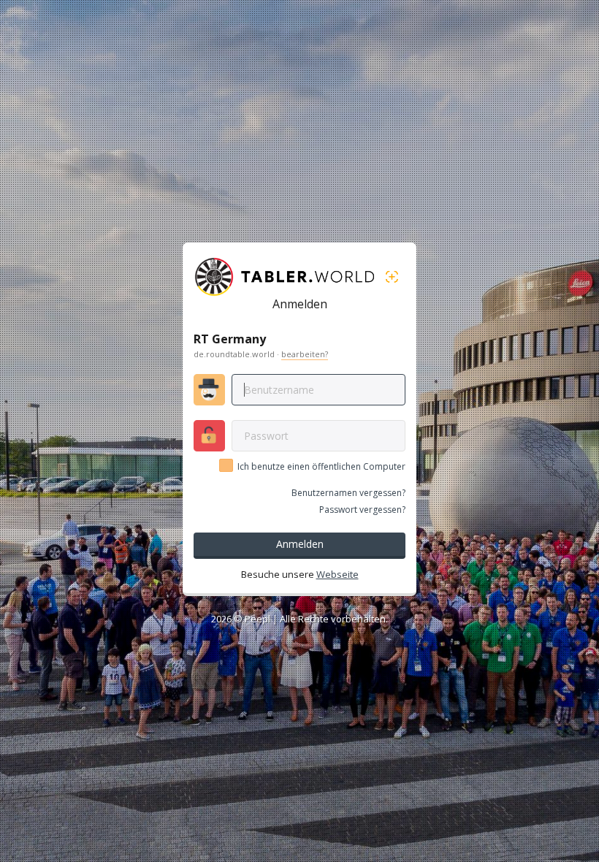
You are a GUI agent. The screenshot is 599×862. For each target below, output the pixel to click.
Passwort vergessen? (362, 509)
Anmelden (300, 544)
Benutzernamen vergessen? (348, 493)
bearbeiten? (304, 353)
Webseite (337, 574)
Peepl (257, 618)
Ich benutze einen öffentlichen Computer (321, 467)
